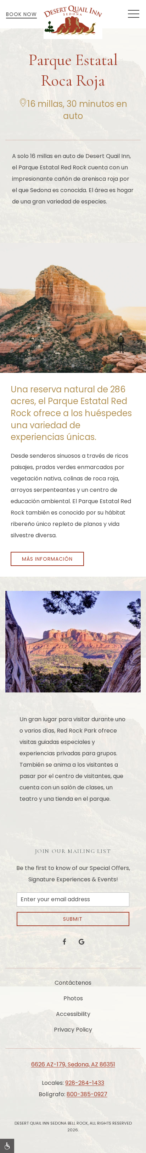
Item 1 (74, 367)
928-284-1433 (84, 1083)
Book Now (21, 14)
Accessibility (73, 1014)
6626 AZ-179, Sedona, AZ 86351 (73, 1064)
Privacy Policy (73, 1030)
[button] (133, 14)
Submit (73, 919)
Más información (47, 558)
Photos (73, 998)
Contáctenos (73, 983)
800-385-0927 (87, 1094)
